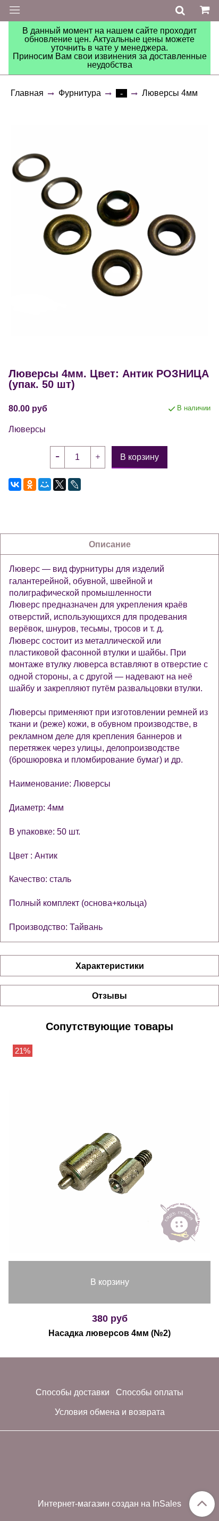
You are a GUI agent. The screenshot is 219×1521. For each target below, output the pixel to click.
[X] (59, 484)
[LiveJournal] (74, 484)
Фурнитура (79, 93)
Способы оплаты (149, 1392)
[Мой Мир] (44, 484)
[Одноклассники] (29, 484)
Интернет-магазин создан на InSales (109, 1504)
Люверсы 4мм (170, 93)
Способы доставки (73, 1392)
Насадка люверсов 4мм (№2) (109, 1333)
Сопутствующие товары (109, 1026)
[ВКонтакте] (15, 484)
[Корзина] (206, 10)
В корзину (109, 1282)
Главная (27, 93)
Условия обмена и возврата (110, 1412)
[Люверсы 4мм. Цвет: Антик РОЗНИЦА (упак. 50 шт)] (109, 230)
